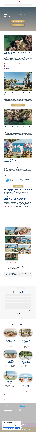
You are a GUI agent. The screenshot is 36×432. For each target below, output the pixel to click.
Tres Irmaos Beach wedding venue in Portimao (10, 361)
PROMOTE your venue (25, 424)
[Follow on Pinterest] (17, 313)
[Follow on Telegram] (21, 313)
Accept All (17, 428)
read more (10, 346)
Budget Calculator (18, 21)
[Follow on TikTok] (22, 313)
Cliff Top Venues (22, 12)
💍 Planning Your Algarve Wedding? (19, 179)
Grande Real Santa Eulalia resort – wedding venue (26, 385)
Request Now (18, 186)
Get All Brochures (18, 25)
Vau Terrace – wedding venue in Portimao (10, 383)
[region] (11, 425)
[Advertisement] (18, 217)
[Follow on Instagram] (15, 313)
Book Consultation (18, 105)
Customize (5, 428)
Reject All (11, 428)
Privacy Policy (21, 425)
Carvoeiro (9, 12)
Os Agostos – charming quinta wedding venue (10, 340)
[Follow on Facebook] (14, 313)
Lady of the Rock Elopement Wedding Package (15, 266)
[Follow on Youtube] (19, 313)
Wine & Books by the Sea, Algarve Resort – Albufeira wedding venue (25, 340)
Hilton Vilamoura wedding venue (13, 264)
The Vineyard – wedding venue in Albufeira (25, 362)
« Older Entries (6, 394)
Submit (29, 310)
